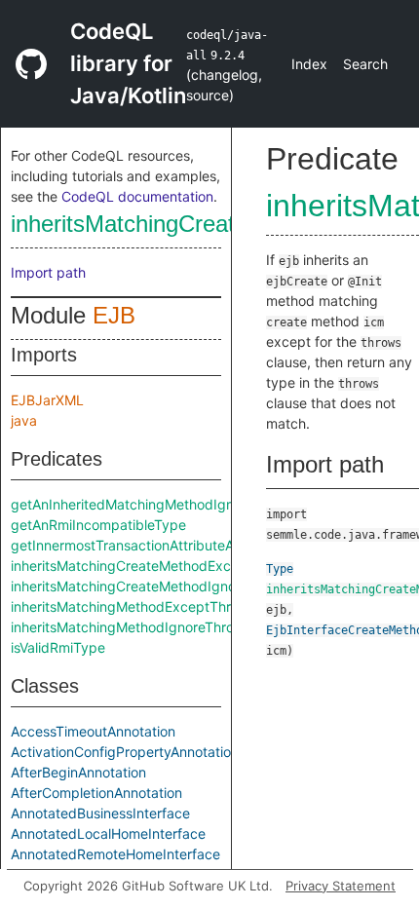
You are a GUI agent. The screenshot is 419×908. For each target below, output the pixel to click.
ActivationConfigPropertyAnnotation (125, 751)
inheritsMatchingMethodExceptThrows (133, 606)
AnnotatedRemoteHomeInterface (115, 854)
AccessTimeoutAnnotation (93, 731)
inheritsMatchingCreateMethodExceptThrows (155, 565)
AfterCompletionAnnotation (96, 792)
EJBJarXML (47, 400)
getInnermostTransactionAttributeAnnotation (152, 545)
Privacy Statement (341, 885)
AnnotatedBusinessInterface (100, 813)
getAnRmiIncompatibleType (98, 524)
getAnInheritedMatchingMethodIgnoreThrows (155, 504)
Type (279, 569)
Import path (48, 272)
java (24, 420)
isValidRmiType (58, 647)
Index (309, 64)
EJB (114, 315)
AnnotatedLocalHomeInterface (108, 833)
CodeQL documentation (137, 196)
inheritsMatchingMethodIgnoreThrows (131, 627)
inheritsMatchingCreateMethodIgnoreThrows (152, 586)
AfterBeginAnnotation (78, 772)
